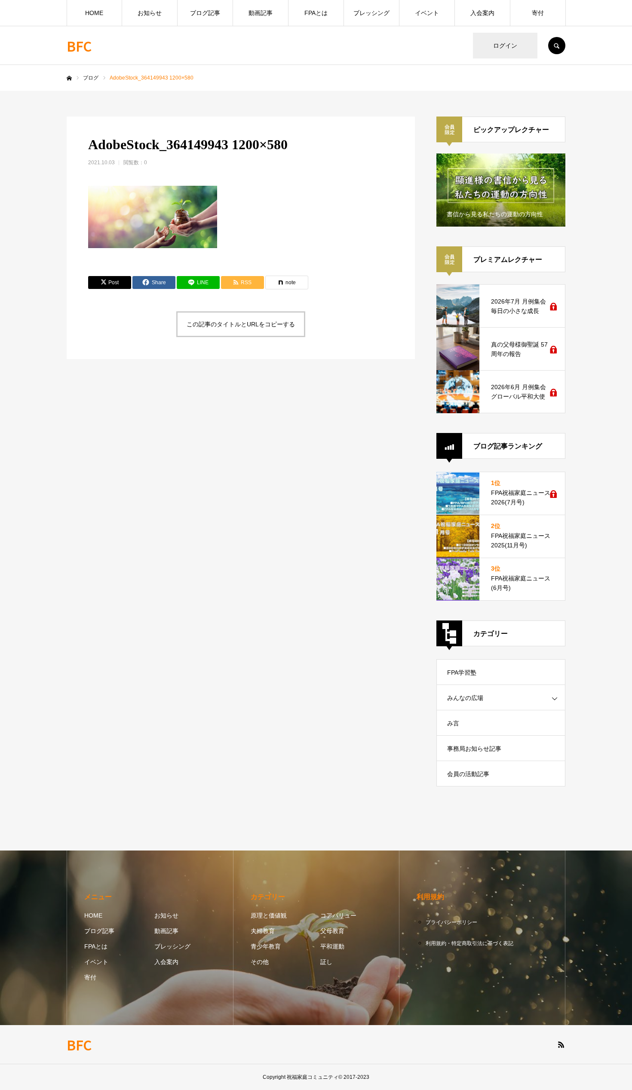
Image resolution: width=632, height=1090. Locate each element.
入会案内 (482, 12)
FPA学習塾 (461, 672)
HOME (94, 12)
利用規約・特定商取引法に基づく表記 (469, 943)
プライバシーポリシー (451, 922)
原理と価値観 (269, 915)
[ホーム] (69, 78)
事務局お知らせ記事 (474, 748)
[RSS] (561, 1044)
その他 (260, 961)
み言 (453, 723)
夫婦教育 (263, 930)
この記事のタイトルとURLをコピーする (241, 324)
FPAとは (316, 12)
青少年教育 (266, 946)
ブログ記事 (205, 12)
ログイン (505, 45)
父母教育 (332, 930)
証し (326, 961)
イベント (427, 12)
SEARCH (556, 45)
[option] (500, 190)
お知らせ (150, 12)
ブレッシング (371, 12)
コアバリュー (338, 915)
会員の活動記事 (468, 774)
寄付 (538, 12)
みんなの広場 (465, 697)
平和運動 (332, 946)
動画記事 (261, 12)
